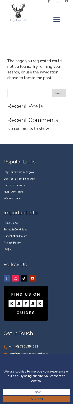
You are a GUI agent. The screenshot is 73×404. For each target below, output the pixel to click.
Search (59, 93)
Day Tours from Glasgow (19, 172)
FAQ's (7, 249)
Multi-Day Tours (13, 192)
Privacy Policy (12, 243)
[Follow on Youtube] (32, 278)
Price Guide (11, 223)
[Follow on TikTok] (24, 278)
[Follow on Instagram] (15, 278)
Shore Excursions (14, 185)
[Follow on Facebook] (7, 278)
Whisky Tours (12, 198)
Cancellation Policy (15, 236)
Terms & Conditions (15, 229)
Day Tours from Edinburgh (19, 179)
